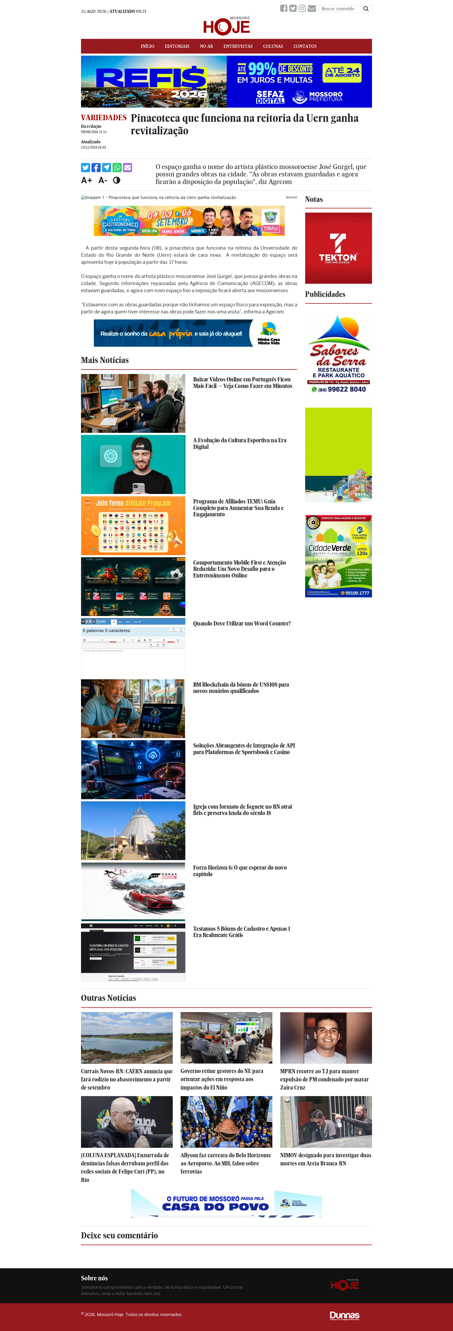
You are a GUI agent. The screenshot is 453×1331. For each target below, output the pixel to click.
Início (147, 46)
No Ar (206, 46)
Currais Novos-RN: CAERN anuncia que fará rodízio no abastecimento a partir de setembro (127, 1079)
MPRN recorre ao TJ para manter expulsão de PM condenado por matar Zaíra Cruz (324, 1079)
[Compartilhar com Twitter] (85, 167)
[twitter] (294, 8)
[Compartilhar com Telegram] (106, 167)
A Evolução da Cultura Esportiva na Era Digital (240, 443)
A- (102, 180)
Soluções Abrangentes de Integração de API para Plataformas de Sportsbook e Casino (244, 749)
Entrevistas (238, 46)
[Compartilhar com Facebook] (96, 167)
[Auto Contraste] (116, 180)
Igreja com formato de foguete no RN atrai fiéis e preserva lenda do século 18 (242, 810)
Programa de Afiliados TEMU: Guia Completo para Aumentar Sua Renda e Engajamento (238, 508)
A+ (87, 180)
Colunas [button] (273, 46)
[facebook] (284, 8)
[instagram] (303, 8)
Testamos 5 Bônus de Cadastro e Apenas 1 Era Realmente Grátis (241, 932)
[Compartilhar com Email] (127, 167)
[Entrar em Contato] (313, 8)
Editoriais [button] (177, 46)
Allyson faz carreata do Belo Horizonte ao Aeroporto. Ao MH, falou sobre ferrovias (226, 1163)
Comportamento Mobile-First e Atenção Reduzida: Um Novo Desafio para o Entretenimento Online (239, 569)
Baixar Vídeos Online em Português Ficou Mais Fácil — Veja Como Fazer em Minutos (242, 383)
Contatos (305, 46)
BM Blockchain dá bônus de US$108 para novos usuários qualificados (241, 688)
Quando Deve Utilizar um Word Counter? (242, 623)
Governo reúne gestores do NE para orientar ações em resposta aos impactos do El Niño (222, 1079)
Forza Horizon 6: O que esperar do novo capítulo (240, 871)
